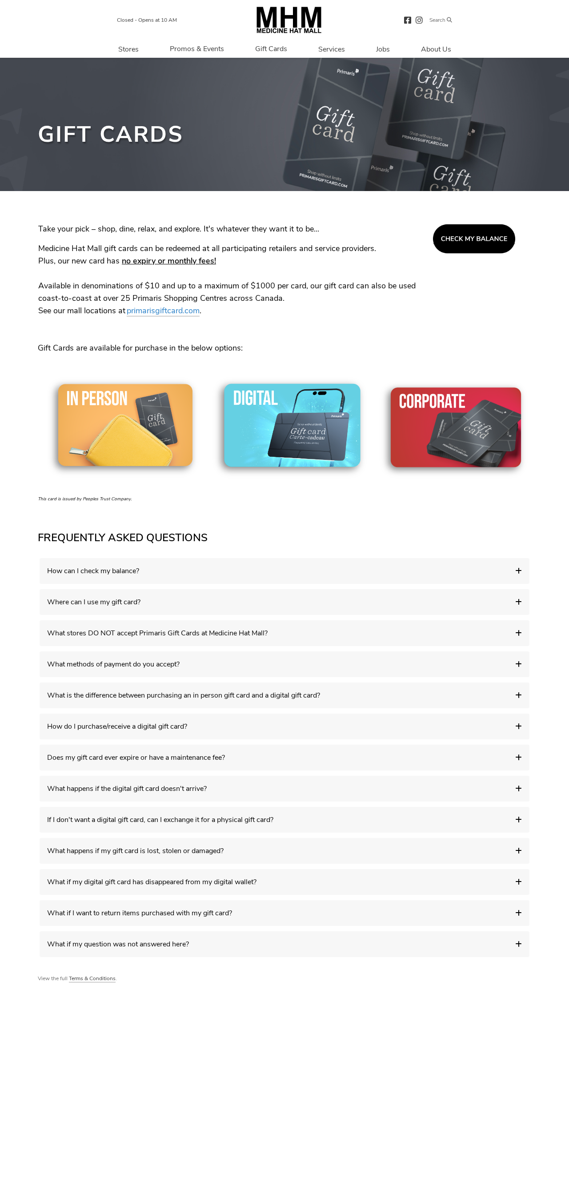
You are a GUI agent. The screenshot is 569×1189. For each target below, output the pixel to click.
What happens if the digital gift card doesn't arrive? (127, 789)
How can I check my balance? (93, 571)
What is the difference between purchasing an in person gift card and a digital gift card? (183, 695)
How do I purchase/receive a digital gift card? (117, 726)
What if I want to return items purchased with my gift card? (139, 913)
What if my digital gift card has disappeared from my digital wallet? (151, 882)
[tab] (284, 571)
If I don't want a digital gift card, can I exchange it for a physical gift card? (160, 820)
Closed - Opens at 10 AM (147, 20)
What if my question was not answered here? (118, 944)
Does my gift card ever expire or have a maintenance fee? (136, 757)
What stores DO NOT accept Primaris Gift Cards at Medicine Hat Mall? (157, 633)
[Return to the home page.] (289, 19)
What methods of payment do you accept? (113, 664)
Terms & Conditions (92, 978)
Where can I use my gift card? (93, 602)
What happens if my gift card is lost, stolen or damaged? (135, 851)
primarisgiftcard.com (163, 310)
